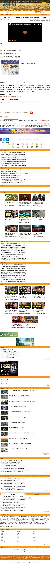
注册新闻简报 (4, 547)
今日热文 (3, 192)
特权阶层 (42, 236)
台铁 (40, 516)
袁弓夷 (10, 518)
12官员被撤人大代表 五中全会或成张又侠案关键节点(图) (13, 152)
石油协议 (39, 206)
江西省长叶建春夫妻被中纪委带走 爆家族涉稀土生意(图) (13, 154)
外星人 (5, 526)
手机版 (31, 19)
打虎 (40, 519)
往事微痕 (20, 518)
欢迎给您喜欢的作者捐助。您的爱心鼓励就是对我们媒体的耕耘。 (14, 112)
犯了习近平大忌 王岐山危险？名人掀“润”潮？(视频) (12, 180)
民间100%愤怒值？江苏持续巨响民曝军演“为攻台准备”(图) (25, 235)
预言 (14, 327)
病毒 (36, 89)
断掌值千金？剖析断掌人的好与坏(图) (8, 465)
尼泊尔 (35, 220)
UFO (35, 518)
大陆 (7, 10)
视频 (44, 10)
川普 (34, 206)
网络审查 (39, 522)
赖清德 (44, 518)
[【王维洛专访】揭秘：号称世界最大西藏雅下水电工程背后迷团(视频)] (4, 390)
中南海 (6, 12)
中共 (27, 237)
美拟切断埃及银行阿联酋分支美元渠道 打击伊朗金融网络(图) (21, 432)
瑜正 (2, 540)
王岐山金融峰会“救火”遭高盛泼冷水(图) (9, 177)
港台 (18, 10)
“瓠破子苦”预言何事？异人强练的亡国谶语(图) (18, 438)
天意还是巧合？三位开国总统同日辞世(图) (9, 351)
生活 (37, 10)
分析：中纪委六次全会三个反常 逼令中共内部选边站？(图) (13, 264)
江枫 (18, 540)
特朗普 (12, 516)
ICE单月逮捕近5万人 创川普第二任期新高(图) (10, 463)
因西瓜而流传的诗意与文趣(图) (7, 349)
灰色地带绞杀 (18, 327)
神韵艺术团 (13, 557)
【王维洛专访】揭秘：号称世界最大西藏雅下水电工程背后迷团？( (25, 219)
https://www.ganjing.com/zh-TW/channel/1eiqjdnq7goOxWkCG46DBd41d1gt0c (20, 102)
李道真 (18, 533)
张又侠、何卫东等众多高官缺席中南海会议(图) (11, 169)
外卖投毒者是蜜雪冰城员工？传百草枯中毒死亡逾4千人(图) (13, 478)
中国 (28, 327)
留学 (35, 523)
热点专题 (3, 377)
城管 (30, 327)
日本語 (45, 556)
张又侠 (1, 50)
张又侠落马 (3, 381)
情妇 (32, 519)
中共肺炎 (2, 516)
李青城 (34, 539)
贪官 (30, 519)
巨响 (25, 237)
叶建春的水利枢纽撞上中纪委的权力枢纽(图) (10, 157)
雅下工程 (21, 222)
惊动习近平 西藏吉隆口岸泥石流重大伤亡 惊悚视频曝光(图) (13, 499)
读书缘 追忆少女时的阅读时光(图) (7, 357)
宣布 (36, 206)
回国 (43, 523)
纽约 (26, 10)
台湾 (48, 520)
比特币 (22, 520)
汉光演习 (17, 518)
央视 (27, 523)
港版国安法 (13, 518)
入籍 (44, 523)
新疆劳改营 (18, 523)
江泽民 (16, 519)
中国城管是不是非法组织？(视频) (7, 508)
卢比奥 (15, 516)
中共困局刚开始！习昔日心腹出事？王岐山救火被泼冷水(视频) (14, 173)
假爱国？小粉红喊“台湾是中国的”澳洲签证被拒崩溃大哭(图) (13, 507)
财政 (39, 520)
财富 (41, 520)
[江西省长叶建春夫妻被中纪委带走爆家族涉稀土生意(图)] (4, 411)
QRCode (11, 139)
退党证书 (42, 557)
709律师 (31, 522)
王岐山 (1, 53)
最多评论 (13, 494)
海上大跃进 (16, 313)
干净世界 (8, 557)
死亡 (42, 220)
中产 (43, 520)
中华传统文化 (39, 313)
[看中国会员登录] (9, 334)
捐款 (14, 556)
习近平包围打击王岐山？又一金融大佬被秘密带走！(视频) (13, 179)
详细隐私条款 (25, 2)
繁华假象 (13, 236)
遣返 (39, 523)
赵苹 (34, 537)
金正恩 (39, 518)
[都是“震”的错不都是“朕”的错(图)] (4, 427)
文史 (33, 10)
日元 (31, 520)
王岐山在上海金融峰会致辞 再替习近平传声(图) (11, 175)
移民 (31, 523)
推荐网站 (3, 557)
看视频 (26, 557)
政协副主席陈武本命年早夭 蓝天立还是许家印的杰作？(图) (12, 485)
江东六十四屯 (44, 522)
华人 (29, 523)
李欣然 (31, 139)
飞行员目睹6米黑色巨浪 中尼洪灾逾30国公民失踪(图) (11, 488)
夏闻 (34, 534)
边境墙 (3, 519)
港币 (33, 520)
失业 (7, 220)
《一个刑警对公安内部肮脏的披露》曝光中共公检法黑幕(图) (13, 504)
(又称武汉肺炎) (6, 516)
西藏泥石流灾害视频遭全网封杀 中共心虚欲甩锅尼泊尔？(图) (13, 486)
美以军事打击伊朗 (4, 379)
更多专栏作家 (46, 544)
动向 (3, 12)
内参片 (35, 236)
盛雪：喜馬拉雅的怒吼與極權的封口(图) (17, 422)
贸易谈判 (10, 519)
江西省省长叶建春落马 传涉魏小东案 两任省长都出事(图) (13, 161)
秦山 (2, 539)
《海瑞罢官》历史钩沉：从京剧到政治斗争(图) (10, 355)
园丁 (2, 537)
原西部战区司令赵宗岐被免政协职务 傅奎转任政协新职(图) (13, 159)
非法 (32, 327)
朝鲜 (8, 520)
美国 (15, 10)
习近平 (26, 516)
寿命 (8, 526)
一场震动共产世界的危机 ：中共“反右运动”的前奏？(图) (12, 471)
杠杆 (18, 520)
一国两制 (47, 519)
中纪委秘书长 (36, 139)
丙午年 (26, 313)
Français (36, 556)
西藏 (37, 220)
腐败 (36, 519)
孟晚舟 (47, 518)
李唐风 (34, 536)
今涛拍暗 (19, 531)
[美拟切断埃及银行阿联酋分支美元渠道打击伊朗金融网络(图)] (4, 432)
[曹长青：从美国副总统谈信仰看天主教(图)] (4, 417)
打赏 (37, 19)
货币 (24, 520)
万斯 (6, 519)
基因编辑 (24, 522)
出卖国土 (34, 516)
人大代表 (27, 205)
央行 (14, 520)
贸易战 (23, 516)
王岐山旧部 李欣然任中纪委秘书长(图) (9, 171)
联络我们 (9, 556)
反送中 (28, 519)
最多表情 (37, 494)
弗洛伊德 (32, 518)
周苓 (2, 536)
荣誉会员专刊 (4, 347)
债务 (16, 520)
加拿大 (10, 520)
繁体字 (35, 313)
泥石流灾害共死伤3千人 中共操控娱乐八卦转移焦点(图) (20, 395)
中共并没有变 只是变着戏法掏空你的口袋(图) (18, 448)
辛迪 (34, 541)
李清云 (13, 205)
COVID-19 (20, 516)
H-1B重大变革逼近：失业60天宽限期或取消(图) (10, 462)
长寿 (11, 205)
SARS (14, 523)
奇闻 (40, 10)
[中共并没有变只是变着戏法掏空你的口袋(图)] (4, 448)
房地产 (35, 520)
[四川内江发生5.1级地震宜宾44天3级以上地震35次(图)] (4, 443)
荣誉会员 (40, 123)
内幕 (10, 12)
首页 (4, 10)
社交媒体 (3, 520)
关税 (1, 519)
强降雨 (23, 313)
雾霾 (21, 522)
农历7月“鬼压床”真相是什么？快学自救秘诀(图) (18, 406)
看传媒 (34, 557)
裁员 (7, 236)
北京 (4, 522)
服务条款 (22, 556)
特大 (44, 19)
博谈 (22, 10)
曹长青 (18, 541)
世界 (29, 10)
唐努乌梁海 (2, 523)
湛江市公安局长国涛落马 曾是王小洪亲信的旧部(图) (12, 163)
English (31, 556)
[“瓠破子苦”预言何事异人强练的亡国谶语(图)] (4, 438)
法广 (1, 520)
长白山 (6, 523)
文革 (10, 526)
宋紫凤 (2, 531)
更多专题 (47, 385)
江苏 (21, 237)
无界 (26, 558)
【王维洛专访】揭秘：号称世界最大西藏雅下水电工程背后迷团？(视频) (23, 390)
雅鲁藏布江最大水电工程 (28, 222)
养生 (11, 526)
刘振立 (24, 205)
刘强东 (6, 522)
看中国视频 (5, 117)
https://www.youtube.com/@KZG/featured (10, 96)
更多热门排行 (46, 491)
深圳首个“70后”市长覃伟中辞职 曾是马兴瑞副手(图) (12, 277)
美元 (20, 520)
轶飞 (2, 534)
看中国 (10, 5)
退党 (29, 518)
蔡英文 (1, 522)
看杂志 (23, 557)
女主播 (25, 523)
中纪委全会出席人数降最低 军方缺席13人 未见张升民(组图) (14, 270)
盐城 (23, 237)
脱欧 (12, 520)
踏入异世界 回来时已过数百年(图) (7, 354)
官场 (11, 10)
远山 (18, 534)
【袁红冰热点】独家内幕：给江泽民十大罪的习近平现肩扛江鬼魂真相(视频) (16, 497)
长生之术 (8, 205)
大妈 (8, 522)
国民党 (27, 518)
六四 (31, 516)
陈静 (18, 536)
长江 (4, 518)
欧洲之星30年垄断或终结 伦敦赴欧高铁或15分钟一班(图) (12, 468)
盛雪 (18, 537)
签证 (41, 523)
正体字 (43, 313)
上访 (34, 522)
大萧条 (9, 236)
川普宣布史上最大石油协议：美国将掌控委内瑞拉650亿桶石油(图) (22, 401)
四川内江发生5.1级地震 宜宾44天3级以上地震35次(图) (20, 443)
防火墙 (27, 522)
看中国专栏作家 (5, 529)
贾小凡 (2, 533)
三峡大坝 (42, 516)
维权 (29, 522)
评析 (16, 12)
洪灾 (29, 313)
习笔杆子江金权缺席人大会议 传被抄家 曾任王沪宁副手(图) (14, 165)
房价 (10, 522)
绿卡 (46, 523)
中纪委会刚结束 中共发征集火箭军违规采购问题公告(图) (13, 247)
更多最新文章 (46, 472)
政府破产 (16, 236)
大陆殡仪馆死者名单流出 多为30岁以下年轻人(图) (11, 502)
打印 (42, 19)
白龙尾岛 (8, 523)
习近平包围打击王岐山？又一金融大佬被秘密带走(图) (12, 182)
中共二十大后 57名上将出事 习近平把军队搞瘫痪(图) (11, 460)
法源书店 (18, 557)
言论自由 (21, 523)
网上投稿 (5, 556)
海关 (37, 523)
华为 (34, 519)
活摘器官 (37, 516)
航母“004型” (8, 313)
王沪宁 (13, 519)
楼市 (37, 520)
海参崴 (45, 520)
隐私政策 (27, 556)
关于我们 (17, 556)
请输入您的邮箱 (17, 549)
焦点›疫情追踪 (45, 14)
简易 (34, 531)
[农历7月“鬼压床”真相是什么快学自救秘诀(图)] (4, 406)
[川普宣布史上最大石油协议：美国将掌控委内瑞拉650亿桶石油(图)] (4, 401)
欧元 (29, 520)
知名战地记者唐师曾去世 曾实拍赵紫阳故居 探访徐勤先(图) (14, 249)
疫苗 (6, 518)
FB (6, 520)
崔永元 (19, 519)
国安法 (1, 518)
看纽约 (30, 557)
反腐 (38, 519)
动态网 (47, 557)
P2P (19, 522)
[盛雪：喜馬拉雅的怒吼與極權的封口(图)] (4, 422)
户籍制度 (10, 220)
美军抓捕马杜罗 (4, 383)
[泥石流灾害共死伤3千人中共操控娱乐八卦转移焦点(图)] (4, 395)
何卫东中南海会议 (23, 139)
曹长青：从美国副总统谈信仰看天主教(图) (17, 417)
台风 (21, 313)
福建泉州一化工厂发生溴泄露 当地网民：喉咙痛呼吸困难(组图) (13, 466)
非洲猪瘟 (14, 522)
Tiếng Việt (41, 556)
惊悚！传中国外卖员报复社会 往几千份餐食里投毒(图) (12, 496)
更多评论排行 (46, 511)
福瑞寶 (38, 557)
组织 (34, 327)
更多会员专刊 (46, 358)
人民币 (27, 520)
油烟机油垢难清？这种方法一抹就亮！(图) (9, 480)
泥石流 (39, 220)
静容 (18, 539)
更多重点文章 (46, 454)
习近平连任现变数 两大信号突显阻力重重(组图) (10, 352)
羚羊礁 (12, 313)
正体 (34, 19)
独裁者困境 (23, 327)
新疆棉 (46, 516)
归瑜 (34, 533)
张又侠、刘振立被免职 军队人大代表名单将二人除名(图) (13, 155)
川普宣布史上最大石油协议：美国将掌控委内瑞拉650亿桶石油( (37, 204)
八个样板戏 (39, 236)
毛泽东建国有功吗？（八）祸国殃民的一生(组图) (10, 505)
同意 (44, 2)
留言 (39, 19)
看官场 (6, 14)
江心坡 (12, 523)
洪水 (7, 518)
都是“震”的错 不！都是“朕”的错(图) (16, 427)
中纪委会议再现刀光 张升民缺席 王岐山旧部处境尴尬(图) (13, 250)
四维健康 (3, 541)
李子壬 (34, 540)
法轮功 (36, 522)
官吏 (13, 12)
